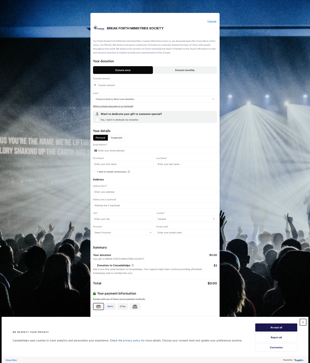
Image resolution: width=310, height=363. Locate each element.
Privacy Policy (11, 360)
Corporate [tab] (116, 137)
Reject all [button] (276, 337)
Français (211, 21)
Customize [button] (276, 347)
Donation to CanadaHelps (113, 265)
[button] (303, 322)
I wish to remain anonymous (111, 171)
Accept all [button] (276, 327)
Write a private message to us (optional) (113, 106)
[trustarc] (299, 360)
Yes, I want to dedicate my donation (119, 119)
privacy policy (131, 340)
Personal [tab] (100, 137)
